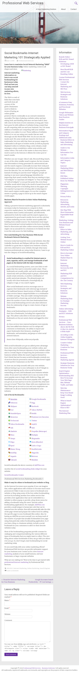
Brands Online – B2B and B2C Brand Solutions (66, 59)
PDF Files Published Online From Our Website (67, 178)
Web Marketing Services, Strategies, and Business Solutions (66, 288)
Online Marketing (33, 568)
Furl (11, 410)
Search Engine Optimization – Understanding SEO (66, 373)
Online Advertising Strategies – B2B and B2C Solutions (66, 311)
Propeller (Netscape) (39, 431)
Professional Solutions (26, 61)
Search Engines (45, 568)
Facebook (35, 406)
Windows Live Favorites (40, 417)
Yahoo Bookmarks (17, 424)
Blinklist (34, 460)
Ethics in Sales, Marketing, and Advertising (66, 231)
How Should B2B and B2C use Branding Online (67, 71)
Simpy (12, 438)
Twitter (34, 421)
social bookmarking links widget (28, 469)
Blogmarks (35, 438)
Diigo (12, 442)
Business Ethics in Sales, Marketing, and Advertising (67, 142)
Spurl (12, 446)
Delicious (13, 403)
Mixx (12, 435)
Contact (74, 9)
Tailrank (13, 460)
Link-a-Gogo (36, 446)
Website (7, 614)
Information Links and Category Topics (67, 160)
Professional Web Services (22, 3)
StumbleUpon (15, 413)
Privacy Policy (66, 196)
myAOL (34, 424)
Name (7, 600)
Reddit (33, 413)
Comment (8, 620)
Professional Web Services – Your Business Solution (66, 322)
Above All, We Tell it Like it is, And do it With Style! (67, 329)
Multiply (34, 435)
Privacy (61, 317)
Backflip (13, 453)
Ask (11, 428)
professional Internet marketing (16, 562)
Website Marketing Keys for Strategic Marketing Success (66, 300)
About (63, 9)
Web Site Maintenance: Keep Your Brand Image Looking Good (67, 392)
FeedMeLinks (36, 449)
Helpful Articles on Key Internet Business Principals (66, 125)
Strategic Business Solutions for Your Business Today (67, 365)
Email (7, 608)
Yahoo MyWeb (36, 410)
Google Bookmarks (38, 399)
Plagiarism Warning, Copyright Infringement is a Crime (67, 188)
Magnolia (35, 453)
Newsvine (14, 417)
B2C (11, 568)
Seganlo (13, 456)
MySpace (13, 406)
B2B (8, 568)
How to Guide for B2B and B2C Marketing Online (67, 247)
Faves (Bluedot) (37, 442)
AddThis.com (39, 465)
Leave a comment (12, 571)
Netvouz (34, 456)
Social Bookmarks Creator (14, 475)
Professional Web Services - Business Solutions (39, 668)
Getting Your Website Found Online (66, 239)
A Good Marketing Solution (46, 9)
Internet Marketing (20, 568)
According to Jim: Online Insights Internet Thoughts (67, 337)
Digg (33, 403)
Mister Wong (15, 449)
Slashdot (13, 431)
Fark (33, 428)
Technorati (14, 421)
